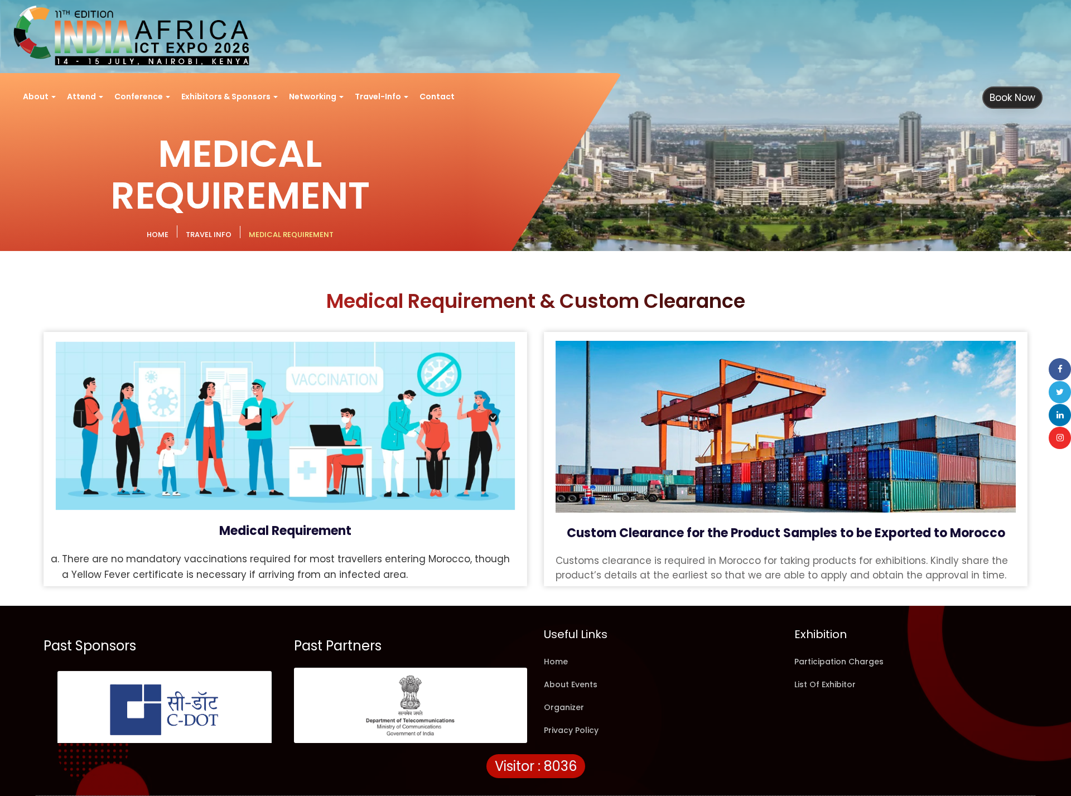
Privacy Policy (571, 730)
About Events (570, 684)
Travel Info (208, 234)
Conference (139, 96)
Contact (437, 96)
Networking (313, 96)
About (36, 96)
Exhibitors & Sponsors (226, 96)
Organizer (564, 707)
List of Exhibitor (825, 684)
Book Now (1012, 97)
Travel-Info (379, 96)
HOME (157, 234)
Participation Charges (839, 661)
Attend (82, 96)
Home (556, 661)
